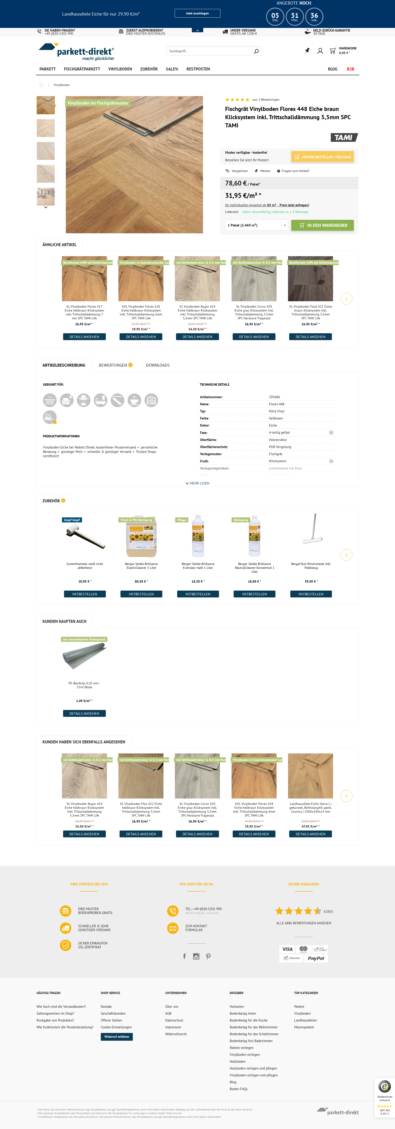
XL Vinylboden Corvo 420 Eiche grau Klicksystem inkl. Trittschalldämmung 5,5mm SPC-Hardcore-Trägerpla (254, 312)
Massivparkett (304, 1027)
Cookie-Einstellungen (116, 1027)
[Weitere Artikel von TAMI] (344, 138)
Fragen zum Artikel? (295, 171)
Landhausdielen (305, 1020)
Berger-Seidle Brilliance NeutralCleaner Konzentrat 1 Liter (255, 568)
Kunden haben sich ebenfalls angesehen (84, 742)
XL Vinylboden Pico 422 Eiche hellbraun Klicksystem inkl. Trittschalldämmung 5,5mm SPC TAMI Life (141, 809)
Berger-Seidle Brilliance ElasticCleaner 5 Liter (141, 566)
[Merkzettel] (307, 51)
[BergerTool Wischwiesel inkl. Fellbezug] (311, 536)
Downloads (158, 365)
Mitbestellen (84, 594)
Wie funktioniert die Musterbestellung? (65, 1027)
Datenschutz (174, 1020)
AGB (168, 1013)
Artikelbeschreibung (64, 365)
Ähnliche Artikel (60, 244)
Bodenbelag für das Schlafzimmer (254, 1034)
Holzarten (237, 1006)
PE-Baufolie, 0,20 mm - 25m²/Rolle (84, 685)
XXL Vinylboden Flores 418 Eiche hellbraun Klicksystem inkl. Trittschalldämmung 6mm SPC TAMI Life (141, 312)
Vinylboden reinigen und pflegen (254, 1075)
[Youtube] (196, 958)
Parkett (299, 1006)
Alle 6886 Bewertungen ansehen (303, 923)
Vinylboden (302, 1013)
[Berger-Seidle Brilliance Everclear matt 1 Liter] (198, 536)
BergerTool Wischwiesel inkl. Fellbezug (311, 566)
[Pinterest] (208, 958)
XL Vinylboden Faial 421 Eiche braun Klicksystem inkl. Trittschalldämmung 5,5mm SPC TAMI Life (310, 312)
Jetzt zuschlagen (197, 13)
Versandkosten (98, 1109)
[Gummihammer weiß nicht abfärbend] (85, 536)
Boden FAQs (239, 1089)
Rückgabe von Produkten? (55, 1020)
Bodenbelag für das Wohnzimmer (254, 1027)
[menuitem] (206, 51)
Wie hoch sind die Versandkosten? (61, 1006)
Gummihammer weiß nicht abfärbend (85, 566)
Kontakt (106, 1006)
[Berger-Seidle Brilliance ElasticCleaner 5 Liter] (141, 536)
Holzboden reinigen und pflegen (253, 1068)
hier (180, 1113)
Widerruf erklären (116, 1037)
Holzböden (238, 1061)
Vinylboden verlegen (245, 1054)
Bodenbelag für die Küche (249, 1020)
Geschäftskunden (113, 1013)
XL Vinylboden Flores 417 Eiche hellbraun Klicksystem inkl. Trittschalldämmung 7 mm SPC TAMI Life (84, 312)
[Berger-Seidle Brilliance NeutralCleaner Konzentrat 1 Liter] (254, 536)
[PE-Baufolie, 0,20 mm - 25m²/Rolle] (84, 655)
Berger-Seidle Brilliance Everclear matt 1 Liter (198, 566)
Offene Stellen (111, 1020)
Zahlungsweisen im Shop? (55, 1013)
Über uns (171, 1006)
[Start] (41, 85)
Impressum (173, 1027)
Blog (233, 1082)
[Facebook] (184, 958)
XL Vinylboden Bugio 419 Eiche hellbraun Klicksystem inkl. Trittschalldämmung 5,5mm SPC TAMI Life (197, 312)
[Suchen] (256, 51)
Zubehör (54, 500)
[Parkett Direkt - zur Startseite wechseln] (76, 48)
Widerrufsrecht (176, 1034)
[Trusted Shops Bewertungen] (298, 911)
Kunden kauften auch (64, 621)
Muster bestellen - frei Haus (326, 157)
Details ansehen (84, 336)
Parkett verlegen (242, 1048)
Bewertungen (115, 365)
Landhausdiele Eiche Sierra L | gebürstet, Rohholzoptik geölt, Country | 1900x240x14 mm (310, 808)
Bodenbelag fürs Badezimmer (251, 1041)
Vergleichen (239, 171)
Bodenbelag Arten (243, 1013)
